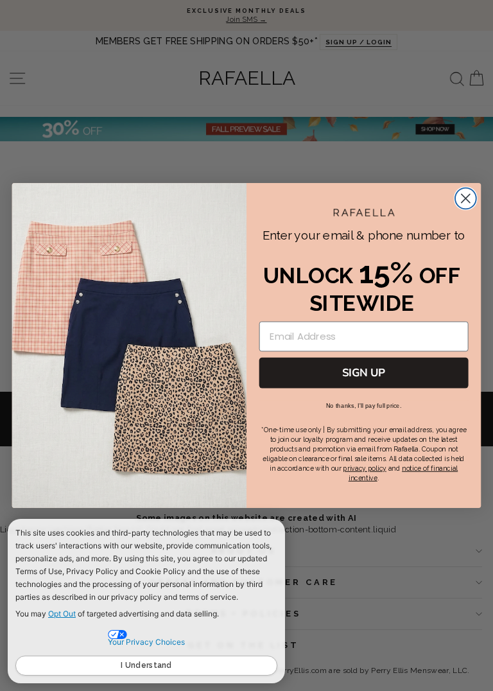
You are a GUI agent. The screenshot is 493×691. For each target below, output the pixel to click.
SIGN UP (363, 372)
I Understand (146, 665)
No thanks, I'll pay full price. (364, 406)
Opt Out (62, 613)
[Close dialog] (465, 198)
